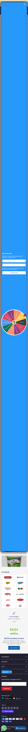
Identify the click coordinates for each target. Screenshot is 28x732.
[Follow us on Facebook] (3, 708)
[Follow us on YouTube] (11, 708)
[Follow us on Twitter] (6, 708)
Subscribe (6, 688)
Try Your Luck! (14, 272)
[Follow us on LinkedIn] (17, 708)
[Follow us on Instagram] (8, 708)
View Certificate (14, 648)
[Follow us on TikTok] (14, 708)
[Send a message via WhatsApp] (4, 728)
